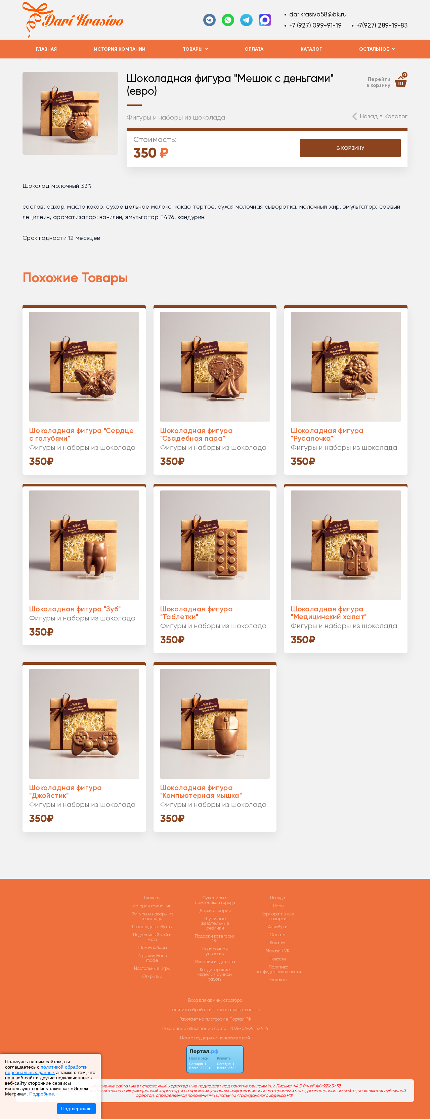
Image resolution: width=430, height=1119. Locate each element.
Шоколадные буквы (152, 926)
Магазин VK (278, 951)
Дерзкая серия (215, 910)
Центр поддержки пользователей (215, 1037)
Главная (46, 49)
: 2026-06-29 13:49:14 (247, 1028)
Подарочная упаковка (215, 951)
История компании (119, 49)
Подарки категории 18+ (215, 938)
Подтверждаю (76, 1108)
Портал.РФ (240, 1019)
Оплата (254, 49)
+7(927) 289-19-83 (381, 25)
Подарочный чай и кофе (152, 937)
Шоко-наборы (152, 947)
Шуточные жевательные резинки (215, 923)
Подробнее (41, 1093)
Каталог (311, 49)
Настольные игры (152, 968)
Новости (277, 959)
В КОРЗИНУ (350, 148)
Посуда (277, 898)
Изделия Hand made (152, 958)
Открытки (152, 976)
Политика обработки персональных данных (215, 1009)
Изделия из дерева (215, 961)
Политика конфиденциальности (278, 969)
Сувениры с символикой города (215, 900)
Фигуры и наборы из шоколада (176, 117)
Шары (277, 906)
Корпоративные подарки (277, 916)
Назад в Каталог (383, 116)
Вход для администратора (215, 1000)
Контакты (277, 980)
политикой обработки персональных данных (46, 1069)
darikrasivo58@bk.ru (317, 14)
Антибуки (278, 926)
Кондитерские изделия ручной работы (215, 974)
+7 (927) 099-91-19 (315, 25)
